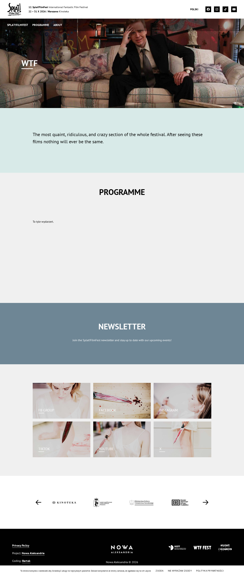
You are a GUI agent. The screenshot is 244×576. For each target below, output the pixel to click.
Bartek (26, 561)
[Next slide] (205, 502)
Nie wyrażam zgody (180, 570)
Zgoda (159, 570)
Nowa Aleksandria (33, 553)
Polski (194, 9)
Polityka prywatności (210, 570)
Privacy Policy (20, 545)
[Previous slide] (38, 502)
